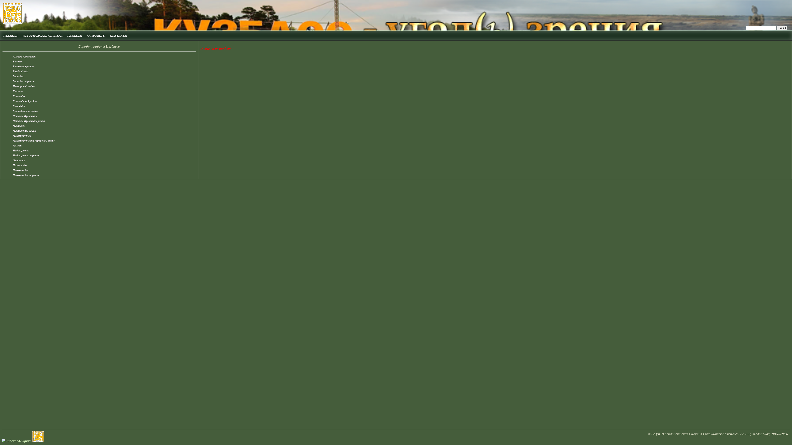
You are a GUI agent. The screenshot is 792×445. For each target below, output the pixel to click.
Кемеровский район (25, 101)
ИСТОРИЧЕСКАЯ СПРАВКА (42, 35)
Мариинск (19, 126)
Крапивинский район (25, 111)
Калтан (18, 91)
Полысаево (20, 165)
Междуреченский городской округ (34, 140)
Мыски (17, 145)
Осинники (19, 160)
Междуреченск (22, 135)
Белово (17, 61)
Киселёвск (19, 106)
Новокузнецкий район (26, 155)
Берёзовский (20, 71)
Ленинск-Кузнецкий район (29, 121)
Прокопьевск (21, 170)
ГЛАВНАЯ (11, 35)
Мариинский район (24, 130)
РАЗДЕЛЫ (74, 35)
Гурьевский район (23, 81)
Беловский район (23, 66)
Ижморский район (24, 86)
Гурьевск (18, 76)
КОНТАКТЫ (118, 35)
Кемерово (19, 96)
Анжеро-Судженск (24, 56)
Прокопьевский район (26, 175)
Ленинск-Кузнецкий (25, 116)
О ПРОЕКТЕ (96, 35)
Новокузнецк (21, 150)
